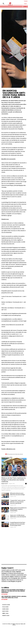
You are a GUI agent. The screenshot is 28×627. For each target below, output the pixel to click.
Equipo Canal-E (4, 483)
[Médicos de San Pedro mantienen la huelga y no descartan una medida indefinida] (14, 467)
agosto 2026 (6, 604)
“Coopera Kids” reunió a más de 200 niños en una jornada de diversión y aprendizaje (17, 502)
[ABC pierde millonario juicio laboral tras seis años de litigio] (5, 495)
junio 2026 (5, 609)
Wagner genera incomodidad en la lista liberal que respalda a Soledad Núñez (18, 509)
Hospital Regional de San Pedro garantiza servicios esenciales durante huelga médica (17, 524)
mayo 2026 (5, 611)
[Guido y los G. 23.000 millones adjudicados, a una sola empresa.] (5, 517)
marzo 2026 (5, 615)
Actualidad (4, 475)
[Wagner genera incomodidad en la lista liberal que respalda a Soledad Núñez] (5, 509)
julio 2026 (5, 606)
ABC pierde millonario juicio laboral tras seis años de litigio (13, 597)
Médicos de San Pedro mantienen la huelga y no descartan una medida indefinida (13, 479)
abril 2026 (5, 613)
